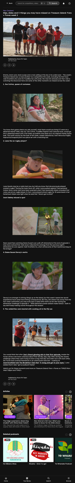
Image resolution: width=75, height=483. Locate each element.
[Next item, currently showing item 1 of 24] (70, 391)
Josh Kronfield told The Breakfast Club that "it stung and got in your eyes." (34, 363)
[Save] (5, 65)
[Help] (69, 3)
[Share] (13, 65)
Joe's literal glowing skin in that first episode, (42, 355)
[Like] (9, 65)
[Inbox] (63, 3)
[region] (37, 411)
